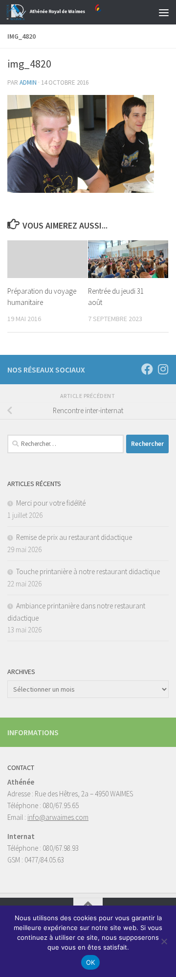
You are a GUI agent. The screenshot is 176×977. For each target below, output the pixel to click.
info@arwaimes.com (57, 817)
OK (90, 962)
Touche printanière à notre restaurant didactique (88, 571)
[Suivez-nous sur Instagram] (163, 369)
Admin (28, 82)
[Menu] (164, 12)
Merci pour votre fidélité (51, 503)
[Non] (164, 941)
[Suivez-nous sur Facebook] (147, 369)
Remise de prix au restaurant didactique (74, 537)
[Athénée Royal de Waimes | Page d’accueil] (69, 12)
